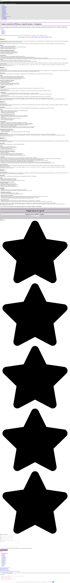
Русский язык (4, 9)
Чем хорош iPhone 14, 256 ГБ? (7, 577)
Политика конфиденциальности (7, 572)
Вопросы (3, 5)
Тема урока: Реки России (4, 568)
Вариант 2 (3, 31)
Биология (3, 554)
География (4, 11)
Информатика (4, 12)
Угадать (35, 217)
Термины (3, 564)
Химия (3, 566)
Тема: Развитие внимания (4, 569)
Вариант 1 (3, 30)
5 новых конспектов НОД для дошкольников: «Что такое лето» (10, 571)
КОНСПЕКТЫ (4, 7)
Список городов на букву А (6, 579)
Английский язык (5, 14)
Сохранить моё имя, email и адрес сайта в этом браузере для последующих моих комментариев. (16, 548)
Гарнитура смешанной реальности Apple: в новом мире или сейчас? (13, 576)
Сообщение (4, 563)
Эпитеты (3, 15)
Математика (4, 13)
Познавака (1, 1)
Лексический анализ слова (6, 16)
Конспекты (4, 558)
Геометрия (4, 10)
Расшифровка (4, 17)
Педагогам (1, 219)
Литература (4, 8)
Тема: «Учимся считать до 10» (5, 570)
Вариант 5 (3, 33)
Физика (3, 6)
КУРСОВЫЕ (4, 18)
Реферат (3, 561)
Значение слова (4, 19)
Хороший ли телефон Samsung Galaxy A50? (9, 578)
